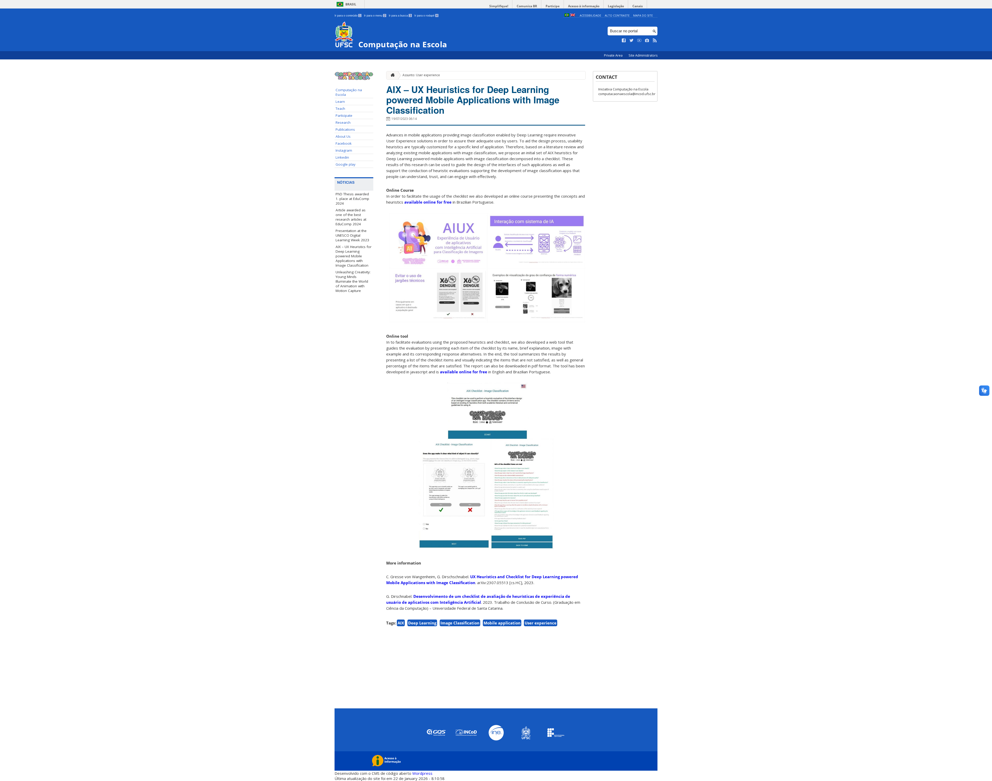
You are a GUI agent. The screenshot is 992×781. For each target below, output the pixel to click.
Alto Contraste (617, 15)
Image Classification (459, 622)
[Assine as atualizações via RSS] (655, 40)
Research (343, 122)
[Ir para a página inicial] (391, 75)
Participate (344, 115)
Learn (340, 101)
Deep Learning (422, 622)
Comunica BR (527, 6)
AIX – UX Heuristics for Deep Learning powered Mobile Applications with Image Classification (353, 256)
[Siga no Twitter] (632, 40)
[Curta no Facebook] (624, 40)
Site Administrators (643, 55)
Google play (345, 164)
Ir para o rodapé (426, 15)
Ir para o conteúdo (348, 15)
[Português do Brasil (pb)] (566, 15)
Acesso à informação (583, 6)
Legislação (616, 6)
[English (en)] (572, 15)
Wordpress (422, 773)
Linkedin (342, 157)
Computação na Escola (349, 92)
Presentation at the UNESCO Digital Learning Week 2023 (352, 235)
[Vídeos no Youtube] (639, 40)
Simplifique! (498, 6)
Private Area (613, 55)
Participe (553, 6)
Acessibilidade (590, 15)
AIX (401, 622)
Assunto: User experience (421, 75)
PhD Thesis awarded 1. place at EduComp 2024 (352, 199)
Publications (345, 129)
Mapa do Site (643, 15)
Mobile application (502, 622)
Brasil (350, 4)
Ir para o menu (374, 15)
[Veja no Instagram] (647, 40)
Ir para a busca (400, 15)
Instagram (344, 150)
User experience (540, 622)
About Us (343, 136)
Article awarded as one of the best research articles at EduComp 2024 (351, 217)
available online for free (428, 202)
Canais (637, 6)
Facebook (344, 143)
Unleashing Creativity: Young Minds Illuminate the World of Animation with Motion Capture (353, 281)
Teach (340, 108)
